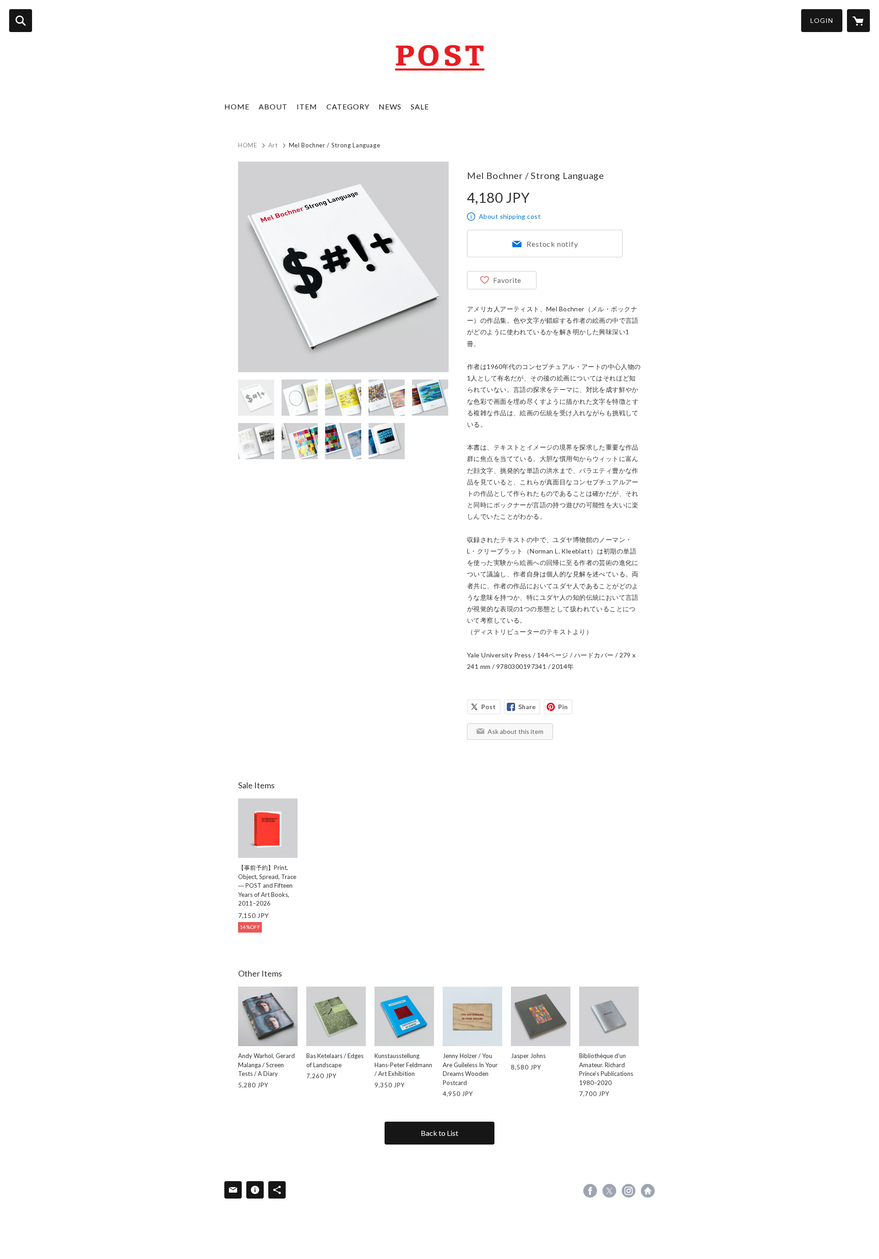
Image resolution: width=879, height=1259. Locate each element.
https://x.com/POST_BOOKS (609, 1191)
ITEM (307, 106)
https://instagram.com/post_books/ (628, 1191)
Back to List (439, 1133)
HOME (237, 106)
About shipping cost (510, 216)
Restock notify (552, 243)
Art (273, 145)
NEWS (390, 106)
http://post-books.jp (648, 1191)
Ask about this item (515, 731)
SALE (420, 106)
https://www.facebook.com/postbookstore (590, 1191)
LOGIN (821, 20)
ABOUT (273, 106)
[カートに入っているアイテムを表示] (858, 20)
